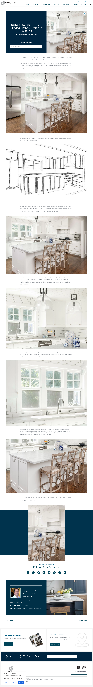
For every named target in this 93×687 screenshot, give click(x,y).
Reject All (14, 682)
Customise (7, 682)
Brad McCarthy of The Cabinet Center (29, 34)
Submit (75, 656)
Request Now (8, 643)
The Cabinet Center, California (38, 61)
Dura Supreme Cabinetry (9, 3)
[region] (14, 678)
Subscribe (40, 46)
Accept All (21, 682)
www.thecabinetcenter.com (17, 602)
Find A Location (55, 644)
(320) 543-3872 (27, 678)
